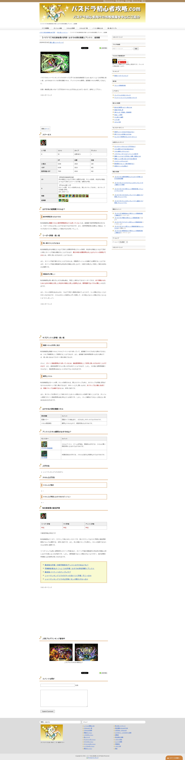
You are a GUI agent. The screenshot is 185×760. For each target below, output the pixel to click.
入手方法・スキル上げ (121, 730)
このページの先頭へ (174, 758)
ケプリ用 (116, 119)
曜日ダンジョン (88, 748)
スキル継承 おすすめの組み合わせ (124, 149)
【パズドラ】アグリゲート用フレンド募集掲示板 (128, 222)
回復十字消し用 (118, 110)
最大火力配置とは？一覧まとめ (123, 107)
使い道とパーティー (56, 42)
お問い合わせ (120, 1)
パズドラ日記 (118, 739)
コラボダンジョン (88, 735)
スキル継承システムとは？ (121, 151)
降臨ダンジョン (88, 732)
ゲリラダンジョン (88, 741)
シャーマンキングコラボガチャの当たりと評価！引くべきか (68, 576)
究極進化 (117, 744)
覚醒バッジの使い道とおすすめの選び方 (125, 158)
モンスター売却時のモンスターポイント (125, 136)
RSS (144, 1)
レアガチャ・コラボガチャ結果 (123, 732)
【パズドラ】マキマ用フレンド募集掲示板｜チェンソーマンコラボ (128, 189)
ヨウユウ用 (117, 122)
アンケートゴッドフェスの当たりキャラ (125, 97)
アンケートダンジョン (90, 739)
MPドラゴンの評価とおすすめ (122, 134)
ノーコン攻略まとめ (97, 28)
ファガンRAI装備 (46, 448)
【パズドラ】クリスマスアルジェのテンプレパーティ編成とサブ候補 (128, 183)
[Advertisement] (73, 109)
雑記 (116, 748)
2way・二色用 (118, 114)
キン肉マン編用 (118, 117)
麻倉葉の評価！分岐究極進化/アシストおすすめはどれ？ (67, 565)
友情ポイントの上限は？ (121, 166)
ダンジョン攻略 (58, 28)
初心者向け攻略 (119, 737)
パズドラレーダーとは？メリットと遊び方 (126, 154)
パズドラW (118, 746)
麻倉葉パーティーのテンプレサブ (58, 572)
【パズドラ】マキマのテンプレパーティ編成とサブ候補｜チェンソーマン (128, 196)
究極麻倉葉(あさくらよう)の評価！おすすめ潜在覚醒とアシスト (69, 568)
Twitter (128, 1)
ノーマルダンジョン (89, 746)
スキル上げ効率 (71, 28)
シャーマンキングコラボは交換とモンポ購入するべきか (66, 579)
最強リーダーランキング (121, 75)
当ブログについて (109, 1)
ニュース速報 (118, 741)
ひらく (47, 128)
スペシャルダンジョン (90, 744)
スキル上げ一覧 (83, 28)
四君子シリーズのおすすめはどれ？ (124, 132)
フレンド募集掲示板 (120, 85)
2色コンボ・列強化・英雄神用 (122, 112)
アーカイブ (115, 242)
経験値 (117, 735)
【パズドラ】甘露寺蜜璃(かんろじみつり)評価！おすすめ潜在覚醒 (128, 177)
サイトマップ (136, 1)
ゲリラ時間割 (45, 28)
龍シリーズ (87, 737)
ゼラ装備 (44, 457)
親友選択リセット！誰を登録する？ (124, 163)
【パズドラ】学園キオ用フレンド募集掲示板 (126, 217)
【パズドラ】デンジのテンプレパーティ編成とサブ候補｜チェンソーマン (128, 202)
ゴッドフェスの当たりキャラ (122, 95)
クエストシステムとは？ (121, 161)
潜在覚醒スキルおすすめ (121, 728)
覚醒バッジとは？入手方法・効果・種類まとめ (127, 156)
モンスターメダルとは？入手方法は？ (125, 146)
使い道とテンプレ (112, 28)
